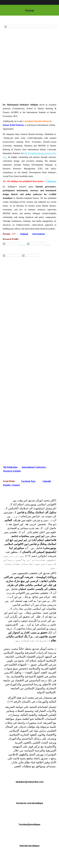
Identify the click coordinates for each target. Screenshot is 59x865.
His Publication (10, 467)
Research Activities (12, 471)
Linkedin (47, 481)
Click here (51, 181)
